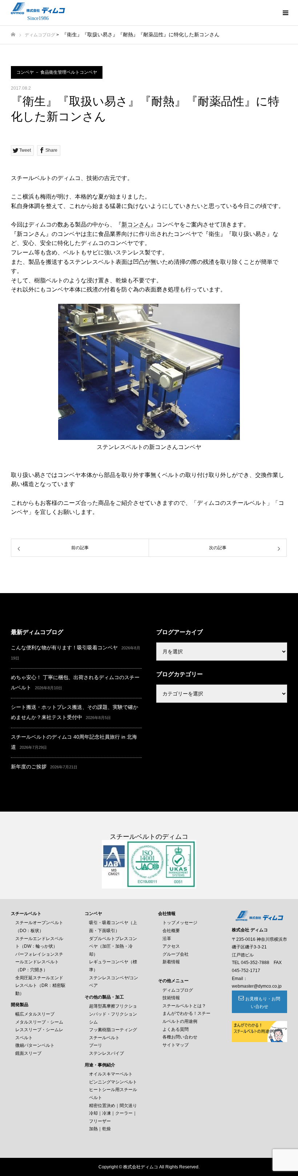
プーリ (95, 1045)
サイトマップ (175, 1045)
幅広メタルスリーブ (35, 1014)
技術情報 (171, 997)
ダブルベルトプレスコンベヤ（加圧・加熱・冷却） (113, 946)
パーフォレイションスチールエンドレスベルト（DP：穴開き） (39, 962)
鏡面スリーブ (28, 1053)
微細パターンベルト (35, 1045)
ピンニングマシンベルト (113, 1082)
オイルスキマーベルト (111, 1074)
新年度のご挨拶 (29, 766)
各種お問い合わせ (179, 1037)
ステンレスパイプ (106, 1053)
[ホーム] (13, 34)
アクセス (171, 946)
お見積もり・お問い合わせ (262, 1002)
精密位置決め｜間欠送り (113, 1105)
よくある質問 (175, 1029)
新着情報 (171, 961)
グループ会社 (175, 954)
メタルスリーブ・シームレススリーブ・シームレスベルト (39, 1030)
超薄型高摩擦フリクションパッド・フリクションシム (113, 1014)
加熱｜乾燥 (100, 1128)
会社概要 (171, 930)
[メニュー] (285, 12)
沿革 (166, 938)
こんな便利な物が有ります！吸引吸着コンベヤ (64, 647)
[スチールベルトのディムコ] (38, 8)
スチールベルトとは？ (184, 1005)
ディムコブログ (40, 34)
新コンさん (135, 224)
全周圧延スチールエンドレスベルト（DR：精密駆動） (40, 985)
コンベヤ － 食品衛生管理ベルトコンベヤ (56, 72)
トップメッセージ (179, 922)
